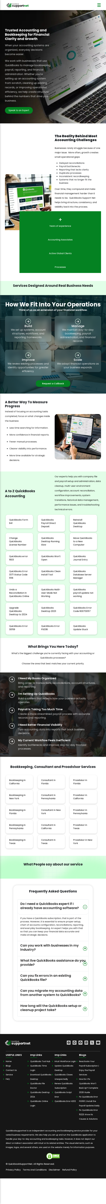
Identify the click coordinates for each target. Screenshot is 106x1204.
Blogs (8, 1065)
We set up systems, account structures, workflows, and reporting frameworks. (28, 333)
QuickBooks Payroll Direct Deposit (48, 523)
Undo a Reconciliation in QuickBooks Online (19, 593)
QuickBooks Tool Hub (40, 1061)
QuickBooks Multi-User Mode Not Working (51, 593)
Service (9, 1074)
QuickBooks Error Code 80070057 (82, 609)
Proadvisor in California (80, 797)
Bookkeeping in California (17, 782)
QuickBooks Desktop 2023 (48, 609)
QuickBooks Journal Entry (80, 558)
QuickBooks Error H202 (65, 1101)
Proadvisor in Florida (80, 782)
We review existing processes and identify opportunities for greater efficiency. (28, 367)
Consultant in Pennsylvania (48, 797)
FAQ (8, 1079)
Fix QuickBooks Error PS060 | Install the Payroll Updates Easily (89, 1101)
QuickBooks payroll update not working (83, 593)
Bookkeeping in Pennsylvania (17, 826)
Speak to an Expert (19, 110)
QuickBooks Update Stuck (80, 627)
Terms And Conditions (35, 1169)
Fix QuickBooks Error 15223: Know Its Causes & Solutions (88, 1114)
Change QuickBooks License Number (17, 541)
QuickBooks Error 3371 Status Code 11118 (18, 575)
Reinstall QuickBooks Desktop (79, 523)
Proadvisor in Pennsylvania (80, 811)
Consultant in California (48, 826)
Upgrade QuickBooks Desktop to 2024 (18, 611)
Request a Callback (53, 383)
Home (9, 1061)
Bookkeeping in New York (17, 797)
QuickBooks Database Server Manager (82, 575)
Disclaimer (54, 1169)
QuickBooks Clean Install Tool (51, 573)
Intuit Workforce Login (65, 1061)
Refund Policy (69, 1169)
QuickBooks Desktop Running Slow (50, 541)
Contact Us (11, 1070)
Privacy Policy (13, 1169)
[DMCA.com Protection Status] (53, 1156)
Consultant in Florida (48, 782)
